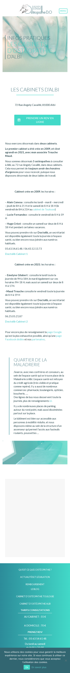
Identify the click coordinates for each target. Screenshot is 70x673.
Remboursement (35, 584)
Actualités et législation (35, 577)
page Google (54, 332)
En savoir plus (39, 667)
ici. (50, 400)
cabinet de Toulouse (44, 209)
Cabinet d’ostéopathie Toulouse (35, 596)
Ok (26, 667)
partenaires (38, 339)
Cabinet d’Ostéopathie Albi (35, 603)
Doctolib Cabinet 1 (16, 253)
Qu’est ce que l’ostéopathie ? (35, 570)
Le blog (35, 589)
